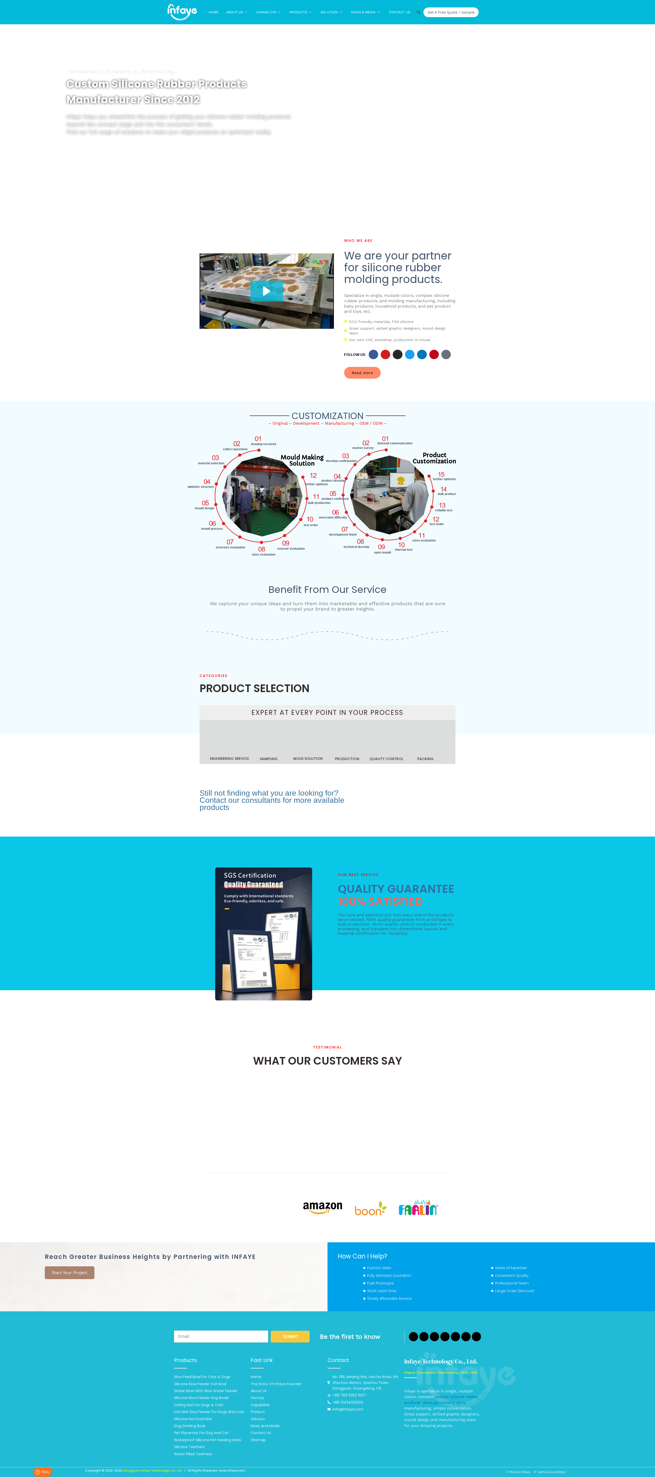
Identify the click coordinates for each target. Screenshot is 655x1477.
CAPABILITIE (266, 12)
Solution (329, 12)
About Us (234, 12)
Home (214, 12)
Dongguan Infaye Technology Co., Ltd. (152, 1470)
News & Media (363, 12)
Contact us (399, 12)
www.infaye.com (232, 1470)
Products (298, 12)
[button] (266, 291)
